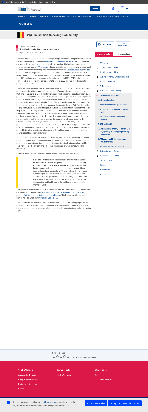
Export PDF (105, 44)
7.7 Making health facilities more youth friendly (113, 140)
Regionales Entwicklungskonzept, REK (60, 61)
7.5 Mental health (106, 124)
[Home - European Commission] (31, 8)
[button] (113, 8)
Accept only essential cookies (124, 403)
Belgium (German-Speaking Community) (55, 16)
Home (20, 16)
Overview (104, 63)
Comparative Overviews (28, 380)
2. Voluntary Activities (109, 72)
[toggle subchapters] (97, 67)
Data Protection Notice (104, 380)
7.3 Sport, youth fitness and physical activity (114, 110)
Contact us (99, 375)
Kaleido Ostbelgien (49, 198)
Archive (103, 174)
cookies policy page (50, 402)
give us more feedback (86, 357)
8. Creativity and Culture (110, 151)
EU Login (22, 388)
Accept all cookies (96, 403)
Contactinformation (122, 44)
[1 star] (54, 356)
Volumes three (73, 70)
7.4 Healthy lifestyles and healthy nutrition (113, 118)
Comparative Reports (27, 375)
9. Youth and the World (109, 156)
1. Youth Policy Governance (111, 68)
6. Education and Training (110, 91)
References (105, 170)
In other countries (123, 54)
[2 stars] (55, 356)
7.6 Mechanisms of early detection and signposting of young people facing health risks (115, 131)
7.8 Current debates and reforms (113, 146)
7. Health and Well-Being (82, 16)
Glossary (104, 165)
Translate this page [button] (120, 8)
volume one (42, 64)
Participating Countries (27, 384)
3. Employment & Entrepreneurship (114, 77)
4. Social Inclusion (107, 81)
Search (95, 9)
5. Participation (106, 86)
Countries (33, 16)
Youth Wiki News (64, 375)
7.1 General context (107, 100)
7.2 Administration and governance (114, 105)
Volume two (43, 67)
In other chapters (104, 54)
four (81, 70)
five (88, 70)
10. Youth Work (106, 160)
